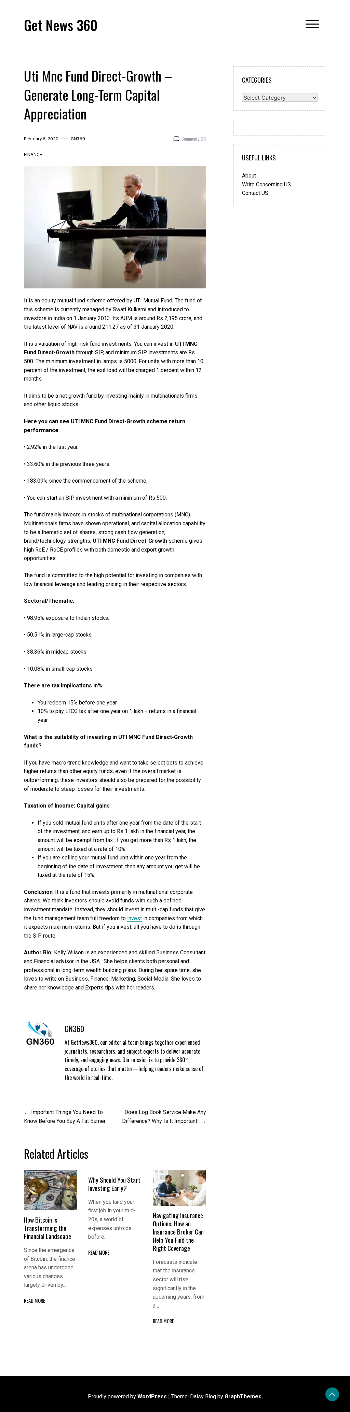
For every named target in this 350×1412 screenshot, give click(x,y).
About (249, 175)
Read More (34, 1300)
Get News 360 (60, 25)
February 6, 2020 (41, 138)
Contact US (255, 193)
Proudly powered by (127, 1396)
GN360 (78, 138)
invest (134, 918)
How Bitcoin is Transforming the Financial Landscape (48, 1228)
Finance (33, 154)
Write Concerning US (266, 184)
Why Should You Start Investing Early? (114, 1184)
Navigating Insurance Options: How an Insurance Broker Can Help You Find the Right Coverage (178, 1231)
